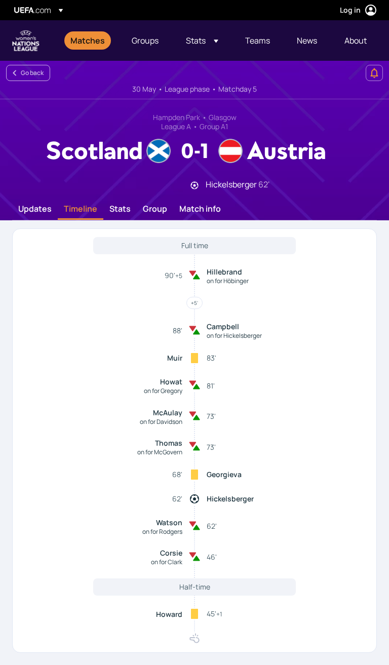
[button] (202, 40)
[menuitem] (88, 40)
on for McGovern (159, 452)
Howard (169, 614)
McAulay (167, 412)
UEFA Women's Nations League (26, 40)
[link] (87, 40)
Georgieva (224, 474)
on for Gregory (163, 390)
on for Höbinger (228, 281)
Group (155, 209)
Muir (174, 358)
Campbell (223, 326)
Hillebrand (224, 272)
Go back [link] (32, 72)
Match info (200, 209)
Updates (35, 209)
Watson (169, 522)
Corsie (171, 553)
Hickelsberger (230, 498)
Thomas (168, 443)
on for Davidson (161, 421)
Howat (171, 381)
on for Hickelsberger (234, 335)
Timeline (80, 209)
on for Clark (166, 562)
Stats (120, 209)
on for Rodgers (162, 531)
